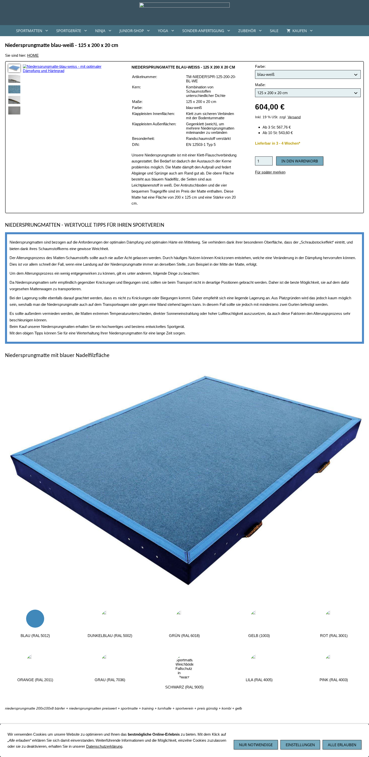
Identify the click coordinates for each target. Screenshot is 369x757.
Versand (294, 117)
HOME (33, 55)
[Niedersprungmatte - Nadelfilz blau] (14, 89)
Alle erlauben (342, 744)
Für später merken (270, 172)
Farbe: (260, 66)
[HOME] (6, 30)
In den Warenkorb (299, 160)
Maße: (260, 85)
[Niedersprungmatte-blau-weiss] (14, 68)
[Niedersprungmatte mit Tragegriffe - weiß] (14, 100)
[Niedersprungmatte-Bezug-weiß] (14, 79)
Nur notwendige (256, 744)
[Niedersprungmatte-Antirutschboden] (14, 110)
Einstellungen (300, 744)
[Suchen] (363, 30)
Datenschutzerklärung (104, 746)
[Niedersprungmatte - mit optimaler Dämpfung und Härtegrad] (184, 482)
